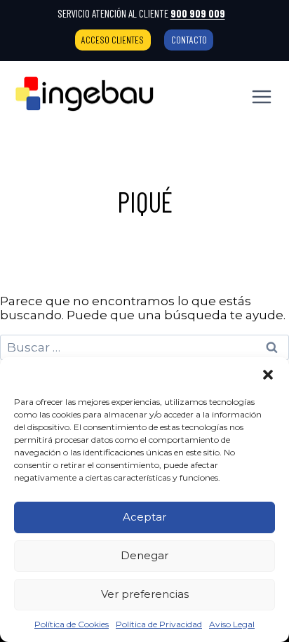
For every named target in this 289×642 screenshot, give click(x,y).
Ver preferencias (145, 594)
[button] (268, 375)
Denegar (144, 555)
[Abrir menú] (261, 96)
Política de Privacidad (159, 624)
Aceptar (144, 516)
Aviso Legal (232, 624)
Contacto (189, 40)
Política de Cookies (71, 624)
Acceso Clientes (112, 40)
